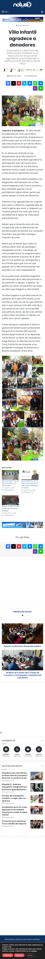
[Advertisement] (22, 581)
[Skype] (24, 83)
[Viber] (35, 88)
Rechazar (19, 955)
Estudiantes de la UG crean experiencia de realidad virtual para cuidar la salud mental (14, 811)
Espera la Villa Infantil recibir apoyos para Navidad (10, 508)
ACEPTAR (7, 955)
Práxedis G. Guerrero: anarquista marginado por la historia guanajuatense (14, 787)
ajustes (34, 951)
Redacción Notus (15, 76)
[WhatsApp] (35, 83)
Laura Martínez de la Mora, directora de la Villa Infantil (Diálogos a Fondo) (30, 484)
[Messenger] (29, 83)
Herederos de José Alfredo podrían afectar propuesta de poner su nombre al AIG (14, 775)
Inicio (19, 25)
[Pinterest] (19, 83)
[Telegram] (40, 83)
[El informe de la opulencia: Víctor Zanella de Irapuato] (36, 824)
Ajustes (30, 955)
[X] (13, 83)
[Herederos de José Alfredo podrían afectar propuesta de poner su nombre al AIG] (36, 776)
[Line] (40, 88)
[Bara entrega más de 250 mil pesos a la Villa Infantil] (10, 475)
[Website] (22, 615)
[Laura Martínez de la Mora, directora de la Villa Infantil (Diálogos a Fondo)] (30, 475)
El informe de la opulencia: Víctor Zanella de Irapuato (14, 822)
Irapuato (26, 25)
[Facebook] (8, 83)
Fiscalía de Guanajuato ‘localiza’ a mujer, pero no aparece (14, 798)
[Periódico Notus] (22, 5)
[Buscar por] (42, 11)
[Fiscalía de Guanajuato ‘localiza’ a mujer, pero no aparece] (36, 799)
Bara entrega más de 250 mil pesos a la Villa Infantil (10, 483)
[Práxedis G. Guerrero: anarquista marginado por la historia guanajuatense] (36, 787)
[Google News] (22, 537)
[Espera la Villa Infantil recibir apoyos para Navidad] (10, 500)
